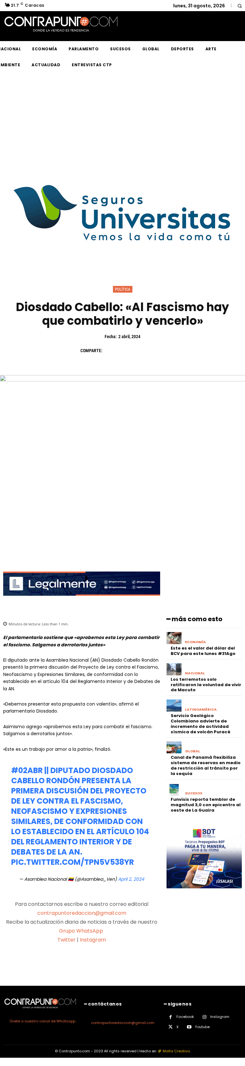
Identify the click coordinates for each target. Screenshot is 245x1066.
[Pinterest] (139, 350)
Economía (195, 642)
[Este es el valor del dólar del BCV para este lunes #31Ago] (174, 638)
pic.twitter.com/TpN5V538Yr (72, 862)
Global (192, 751)
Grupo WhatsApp (81, 931)
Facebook (185, 1016)
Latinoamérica (201, 709)
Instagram (93, 939)
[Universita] (122, 264)
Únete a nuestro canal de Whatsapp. (43, 1021)
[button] (239, 5)
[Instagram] (204, 1017)
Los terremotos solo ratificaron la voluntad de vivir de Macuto (206, 684)
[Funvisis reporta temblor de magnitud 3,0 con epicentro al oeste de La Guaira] (174, 789)
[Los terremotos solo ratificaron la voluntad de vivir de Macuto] (174, 669)
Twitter (66, 939)
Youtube (202, 1026)
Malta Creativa (176, 1051)
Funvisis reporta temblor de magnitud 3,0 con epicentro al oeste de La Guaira (206, 804)
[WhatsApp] (154, 350)
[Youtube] (189, 1027)
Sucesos (193, 793)
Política (122, 289)
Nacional (195, 673)
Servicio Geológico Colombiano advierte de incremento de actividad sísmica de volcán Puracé (200, 724)
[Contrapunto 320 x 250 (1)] (204, 893)
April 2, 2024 (131, 879)
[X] (125, 350)
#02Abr (27, 770)
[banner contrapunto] (81, 601)
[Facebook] (110, 350)
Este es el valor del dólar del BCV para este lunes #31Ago (203, 651)
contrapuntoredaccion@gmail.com (81, 913)
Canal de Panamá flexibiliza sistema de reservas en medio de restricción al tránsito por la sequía (206, 765)
